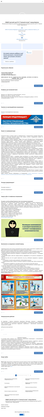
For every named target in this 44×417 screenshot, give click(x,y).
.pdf (10, 187)
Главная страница (4, 404)
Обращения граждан (5, 406)
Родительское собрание (7, 67)
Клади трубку (4, 357)
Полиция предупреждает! (7, 182)
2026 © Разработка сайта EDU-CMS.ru (22, 412)
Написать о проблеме (9, 61)
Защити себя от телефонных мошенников (11, 196)
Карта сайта (3, 408)
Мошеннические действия (7, 316)
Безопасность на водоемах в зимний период (12, 244)
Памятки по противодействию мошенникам (12, 107)
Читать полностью (38, 85)
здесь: (12, 272)
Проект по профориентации (8, 131)
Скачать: (2, 113)
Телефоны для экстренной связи (9, 89)
